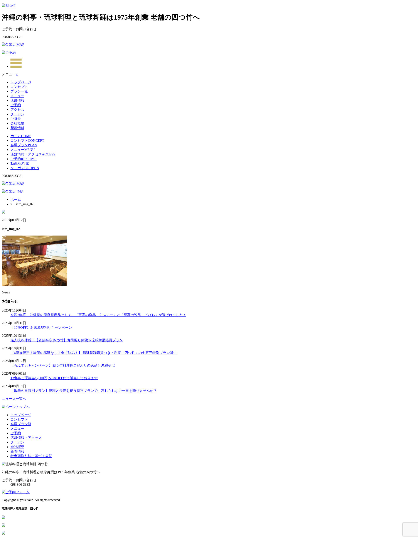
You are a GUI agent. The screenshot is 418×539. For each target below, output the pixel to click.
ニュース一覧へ (14, 399)
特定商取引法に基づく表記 (31, 456)
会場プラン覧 (20, 424)
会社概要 (17, 123)
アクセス (17, 109)
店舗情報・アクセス (32, 154)
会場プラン (23, 145)
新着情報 (17, 128)
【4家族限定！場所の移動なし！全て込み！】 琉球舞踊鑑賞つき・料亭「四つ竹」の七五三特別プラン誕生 (93, 353)
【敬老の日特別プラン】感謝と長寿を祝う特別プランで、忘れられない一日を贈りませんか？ (83, 390)
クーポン (17, 114)
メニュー (17, 96)
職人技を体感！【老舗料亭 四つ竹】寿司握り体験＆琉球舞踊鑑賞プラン (66, 340)
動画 (19, 163)
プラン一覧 (19, 91)
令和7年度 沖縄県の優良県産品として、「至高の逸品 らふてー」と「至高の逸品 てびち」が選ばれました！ (98, 315)
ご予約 (15, 105)
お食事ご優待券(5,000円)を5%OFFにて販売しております (54, 378)
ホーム (20, 136)
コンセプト (19, 87)
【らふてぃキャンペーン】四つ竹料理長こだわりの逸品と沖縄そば (62, 365)
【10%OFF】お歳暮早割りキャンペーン (41, 327)
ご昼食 (15, 119)
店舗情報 (17, 100)
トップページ (20, 82)
